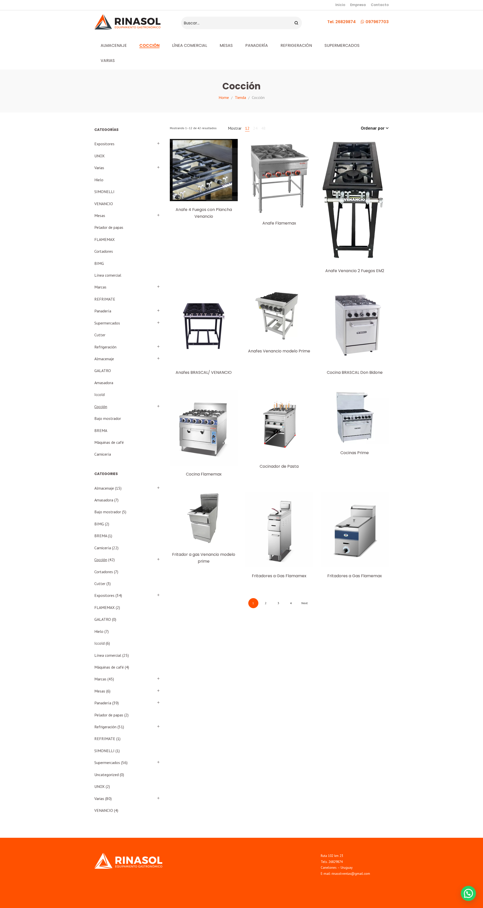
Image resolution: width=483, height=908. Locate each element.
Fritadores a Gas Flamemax (354, 576)
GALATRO (102, 370)
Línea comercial (107, 275)
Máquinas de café (109, 442)
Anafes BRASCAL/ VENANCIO (204, 372)
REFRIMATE (104, 299)
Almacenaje (104, 358)
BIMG (99, 263)
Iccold (99, 394)
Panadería (102, 310)
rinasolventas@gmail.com (351, 873)
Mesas (99, 215)
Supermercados (107, 322)
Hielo (98, 179)
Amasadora (103, 382)
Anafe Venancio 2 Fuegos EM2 (354, 271)
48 (263, 128)
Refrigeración (105, 346)
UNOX (99, 155)
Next (304, 603)
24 (255, 128)
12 (247, 128)
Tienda (240, 97)
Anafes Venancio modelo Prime (279, 351)
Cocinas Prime (354, 453)
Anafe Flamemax (279, 223)
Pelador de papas (108, 227)
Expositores (104, 143)
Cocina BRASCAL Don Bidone (355, 372)
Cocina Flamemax (204, 474)
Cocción (100, 406)
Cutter (99, 334)
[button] (468, 893)
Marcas (100, 286)
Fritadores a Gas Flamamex (279, 576)
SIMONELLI (104, 191)
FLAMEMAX (104, 239)
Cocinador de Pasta (279, 466)
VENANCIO (103, 203)
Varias (99, 167)
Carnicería (102, 454)
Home (224, 97)
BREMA (100, 430)
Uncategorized (106, 774)
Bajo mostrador (107, 418)
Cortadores (103, 251)
